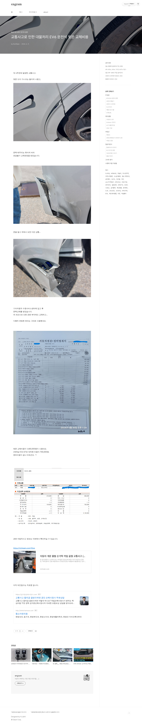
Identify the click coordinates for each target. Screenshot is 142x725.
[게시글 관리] (22, 631)
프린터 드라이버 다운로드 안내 (113, 76)
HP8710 (120, 185)
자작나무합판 (109, 176)
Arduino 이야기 (110, 122)
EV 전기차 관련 (110, 150)
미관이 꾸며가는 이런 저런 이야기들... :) (27, 679)
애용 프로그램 (110, 110)
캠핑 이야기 (109, 156)
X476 (113, 179)
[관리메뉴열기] (138, 4)
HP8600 (113, 173)
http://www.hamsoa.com (24, 610)
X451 (126, 185)
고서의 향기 (108, 160)
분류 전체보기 (109, 91)
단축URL (108, 113)
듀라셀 (118, 179)
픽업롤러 (123, 193)
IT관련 (107, 95)
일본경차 (114, 185)
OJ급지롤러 (117, 176)
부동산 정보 (109, 141)
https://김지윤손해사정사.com (26, 594)
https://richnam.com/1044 (24, 548)
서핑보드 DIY (110, 119)
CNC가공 (124, 182)
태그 (20, 12)
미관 (119, 193)
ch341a (118, 191)
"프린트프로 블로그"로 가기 (18, 712)
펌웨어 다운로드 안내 (111, 79)
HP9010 (108, 185)
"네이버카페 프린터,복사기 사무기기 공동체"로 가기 (45, 712)
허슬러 (119, 173)
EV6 (106, 193)
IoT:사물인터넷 (110, 125)
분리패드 (125, 188)
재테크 (108, 135)
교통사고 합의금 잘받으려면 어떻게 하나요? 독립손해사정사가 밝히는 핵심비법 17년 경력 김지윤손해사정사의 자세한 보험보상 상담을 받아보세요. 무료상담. (45, 602)
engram (16, 4)
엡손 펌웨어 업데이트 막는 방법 (114, 66)
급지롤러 (113, 188)
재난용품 (119, 188)
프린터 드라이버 (110, 104)
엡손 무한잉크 (126, 176)
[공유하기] (20, 631)
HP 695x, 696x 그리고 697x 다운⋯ (116, 69)
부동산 (107, 132)
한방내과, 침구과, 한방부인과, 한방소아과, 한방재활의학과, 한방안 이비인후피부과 (49, 617)
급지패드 (107, 179)
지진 (122, 179)
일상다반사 (108, 144)
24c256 (112, 191)
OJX (106, 191)
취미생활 (108, 116)
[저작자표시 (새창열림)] (36, 631)
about (45, 12)
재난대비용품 (112, 193)
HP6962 (117, 182)
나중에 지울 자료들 (111, 163)
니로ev (107, 188)
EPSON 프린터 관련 (112, 98)
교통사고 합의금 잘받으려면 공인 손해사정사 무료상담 (40, 597)
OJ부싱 (107, 173)
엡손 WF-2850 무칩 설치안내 (113, 73)
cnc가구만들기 (109, 182)
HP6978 (124, 191)
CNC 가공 (109, 128)
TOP (129, 713)
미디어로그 (33, 12)
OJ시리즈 (109, 107)
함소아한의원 (22, 614)
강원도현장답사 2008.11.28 (114, 138)
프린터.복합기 (110, 101)
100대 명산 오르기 (111, 153)
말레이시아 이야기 (111, 147)
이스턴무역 (125, 173)
